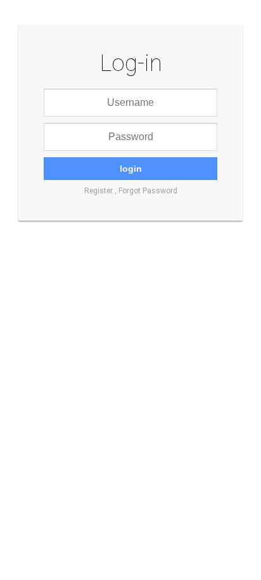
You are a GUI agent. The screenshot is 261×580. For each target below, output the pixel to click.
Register (98, 190)
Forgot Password (147, 190)
